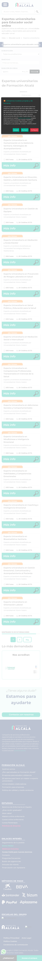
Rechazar (25, 130)
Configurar (34, 130)
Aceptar (16, 130)
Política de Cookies (24, 118)
